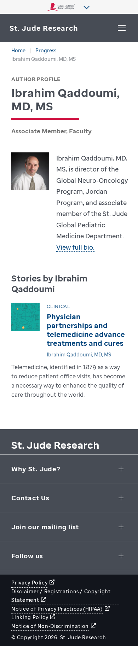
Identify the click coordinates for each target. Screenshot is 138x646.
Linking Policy (29, 617)
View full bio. (75, 247)
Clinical (58, 306)
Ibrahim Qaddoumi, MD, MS (79, 354)
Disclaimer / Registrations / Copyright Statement (60, 596)
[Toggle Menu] (121, 28)
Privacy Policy (29, 582)
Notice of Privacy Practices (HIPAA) (56, 608)
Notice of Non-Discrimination (50, 626)
